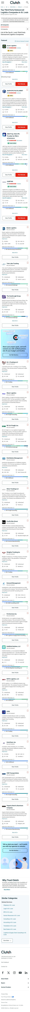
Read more (4, 238)
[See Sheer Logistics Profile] (4, 394)
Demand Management (13, 583)
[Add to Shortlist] (27, 45)
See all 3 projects (6, 62)
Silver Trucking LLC (13, 489)
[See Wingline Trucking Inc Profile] (4, 553)
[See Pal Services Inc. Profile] (4, 615)
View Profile (8, 84)
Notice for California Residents (8, 999)
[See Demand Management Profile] (4, 584)
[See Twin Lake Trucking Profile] (4, 264)
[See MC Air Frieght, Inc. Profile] (4, 426)
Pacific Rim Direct (12, 521)
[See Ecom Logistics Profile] (4, 46)
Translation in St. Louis (10, 926)
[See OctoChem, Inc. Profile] (4, 743)
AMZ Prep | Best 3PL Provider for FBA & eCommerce (13, 136)
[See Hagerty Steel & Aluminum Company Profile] (4, 806)
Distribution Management (15, 458)
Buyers (3, 983)
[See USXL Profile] (4, 712)
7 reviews (18, 183)
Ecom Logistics (11, 45)
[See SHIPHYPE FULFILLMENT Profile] (4, 91)
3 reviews (18, 48)
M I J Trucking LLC (12, 362)
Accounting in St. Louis (10, 922)
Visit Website (21, 84)
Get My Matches (13, 355)
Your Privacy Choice (6, 996)
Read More (7, 889)
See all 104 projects (7, 154)
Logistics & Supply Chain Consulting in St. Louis (15, 933)
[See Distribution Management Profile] (4, 459)
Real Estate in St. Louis (10, 929)
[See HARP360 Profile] (4, 182)
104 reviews (19, 140)
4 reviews (18, 93)
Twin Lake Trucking (13, 263)
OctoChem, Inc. (11, 742)
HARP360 (10, 181)
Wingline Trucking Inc (13, 552)
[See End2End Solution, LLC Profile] (4, 647)
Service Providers (6, 987)
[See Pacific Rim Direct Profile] (4, 522)
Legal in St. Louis (8, 908)
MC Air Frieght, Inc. (13, 425)
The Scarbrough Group (14, 296)
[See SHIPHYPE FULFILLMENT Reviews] (12, 92)
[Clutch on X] (8, 972)
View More (6, 940)
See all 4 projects (6, 107)
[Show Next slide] (27, 73)
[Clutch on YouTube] (20, 972)
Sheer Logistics (11, 393)
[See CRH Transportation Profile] (4, 774)
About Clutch (4, 978)
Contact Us (4, 966)
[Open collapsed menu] (2, 2)
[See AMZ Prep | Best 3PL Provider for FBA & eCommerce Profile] (4, 135)
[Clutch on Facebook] (2, 972)
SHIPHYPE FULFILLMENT (15, 90)
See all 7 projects (6, 198)
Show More (24, 62)
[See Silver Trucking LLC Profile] (4, 490)
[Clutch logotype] (15, 2)
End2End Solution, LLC (13, 646)
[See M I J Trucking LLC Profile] (4, 363)
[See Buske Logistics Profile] (4, 229)
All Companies (5, 25)
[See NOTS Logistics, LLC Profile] (4, 680)
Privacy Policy (4, 994)
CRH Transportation (13, 773)
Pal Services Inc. (12, 614)
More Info (14, 79)
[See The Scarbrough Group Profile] (4, 297)
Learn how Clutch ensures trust (16, 21)
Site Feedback (5, 962)
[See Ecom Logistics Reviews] (12, 47)
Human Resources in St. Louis (12, 915)
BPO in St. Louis (8, 912)
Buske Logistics (11, 228)
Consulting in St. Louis (10, 919)
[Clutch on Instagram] (14, 972)
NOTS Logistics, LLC (13, 679)
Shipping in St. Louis (9, 905)
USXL (8, 711)
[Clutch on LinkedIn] (26, 972)
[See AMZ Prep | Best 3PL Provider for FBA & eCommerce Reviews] (12, 140)
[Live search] (27, 2)
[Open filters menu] (27, 29)
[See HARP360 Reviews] (12, 183)
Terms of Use (4, 1002)
